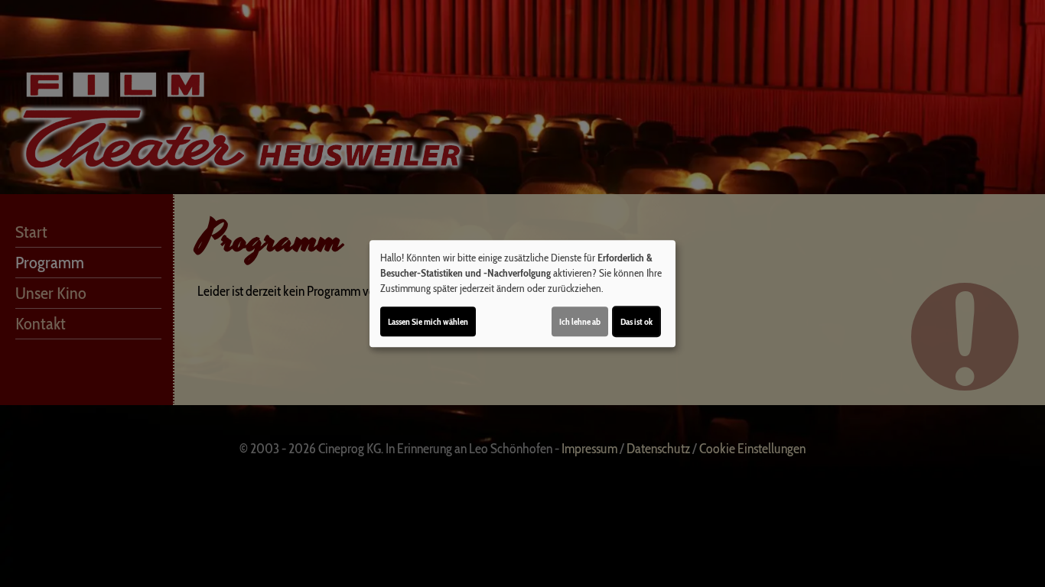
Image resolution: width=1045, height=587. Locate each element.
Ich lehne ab (580, 321)
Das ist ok (636, 321)
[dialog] (522, 293)
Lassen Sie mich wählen (428, 321)
